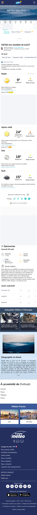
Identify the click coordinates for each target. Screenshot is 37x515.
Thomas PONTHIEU (18, 47)
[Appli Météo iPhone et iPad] (12, 495)
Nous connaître (6, 458)
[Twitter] (12, 486)
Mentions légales (10, 501)
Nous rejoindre (6, 461)
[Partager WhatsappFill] (29, 199)
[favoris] (28, 10)
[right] (35, 24)
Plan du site (28, 501)
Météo (2, 6)
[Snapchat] (16, 486)
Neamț (10, 6)
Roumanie (6, 6)
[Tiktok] (29, 486)
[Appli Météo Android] (24, 495)
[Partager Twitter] (22, 199)
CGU (18, 501)
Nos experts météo (7, 450)
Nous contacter (6, 464)
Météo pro (4, 478)
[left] (1, 24)
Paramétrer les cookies (9, 506)
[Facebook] (7, 486)
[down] (18, 375)
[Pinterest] (25, 486)
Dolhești (14, 6)
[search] (34, 2)
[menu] (2, 2)
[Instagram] (20, 486)
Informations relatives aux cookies (11, 503)
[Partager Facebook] (18, 199)
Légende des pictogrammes (11, 467)
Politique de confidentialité (29, 503)
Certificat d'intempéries (9, 452)
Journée (6, 32)
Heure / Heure (16, 32)
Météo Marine (6, 475)
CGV (22, 501)
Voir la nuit (31, 74)
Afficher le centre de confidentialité (26, 506)
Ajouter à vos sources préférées (19, 203)
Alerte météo (5, 455)
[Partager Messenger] (25, 199)
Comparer (28, 32)
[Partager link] (14, 199)
